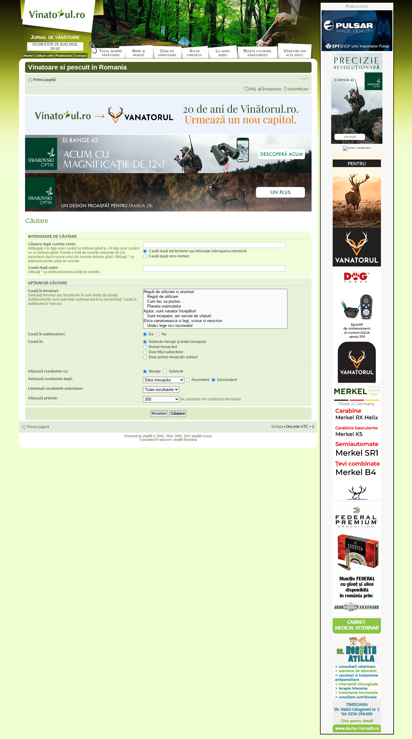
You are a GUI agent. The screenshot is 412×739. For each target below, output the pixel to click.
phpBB (147, 436)
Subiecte (175, 371)
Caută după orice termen (168, 256)
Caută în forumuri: (43, 291)
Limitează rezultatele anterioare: (56, 388)
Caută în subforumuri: (46, 334)
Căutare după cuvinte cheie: (52, 244)
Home (28, 55)
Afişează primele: (43, 398)
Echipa (277, 426)
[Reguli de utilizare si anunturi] (215, 291)
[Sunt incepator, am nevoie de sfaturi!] (215, 316)
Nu (163, 334)
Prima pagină (44, 80)
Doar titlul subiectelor (165, 352)
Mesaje (154, 371)
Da (151, 334)
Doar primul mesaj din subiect (173, 357)
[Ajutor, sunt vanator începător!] (215, 311)
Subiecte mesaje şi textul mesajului (177, 342)
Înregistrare (272, 89)
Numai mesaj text (162, 347)
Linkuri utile (44, 55)
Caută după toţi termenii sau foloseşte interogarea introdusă (197, 251)
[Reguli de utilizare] (215, 296)
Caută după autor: (43, 268)
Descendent (226, 380)
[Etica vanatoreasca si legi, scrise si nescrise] (215, 320)
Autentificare (298, 89)
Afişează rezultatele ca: (48, 371)
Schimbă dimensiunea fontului (304, 78)
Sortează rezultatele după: (50, 379)
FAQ (252, 89)
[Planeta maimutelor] (215, 306)
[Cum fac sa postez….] (215, 301)
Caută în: (35, 342)
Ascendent (200, 380)
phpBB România (185, 439)
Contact (80, 55)
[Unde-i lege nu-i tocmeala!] (215, 325)
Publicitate (63, 55)
